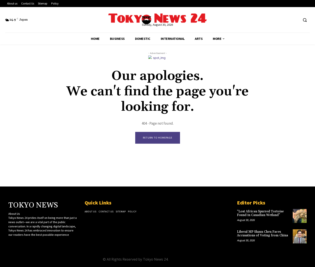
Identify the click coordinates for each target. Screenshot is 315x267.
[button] (305, 20)
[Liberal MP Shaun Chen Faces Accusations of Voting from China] (300, 236)
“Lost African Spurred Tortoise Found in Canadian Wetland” (260, 213)
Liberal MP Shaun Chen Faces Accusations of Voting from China (262, 233)
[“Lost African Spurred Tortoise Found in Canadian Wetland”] (300, 216)
